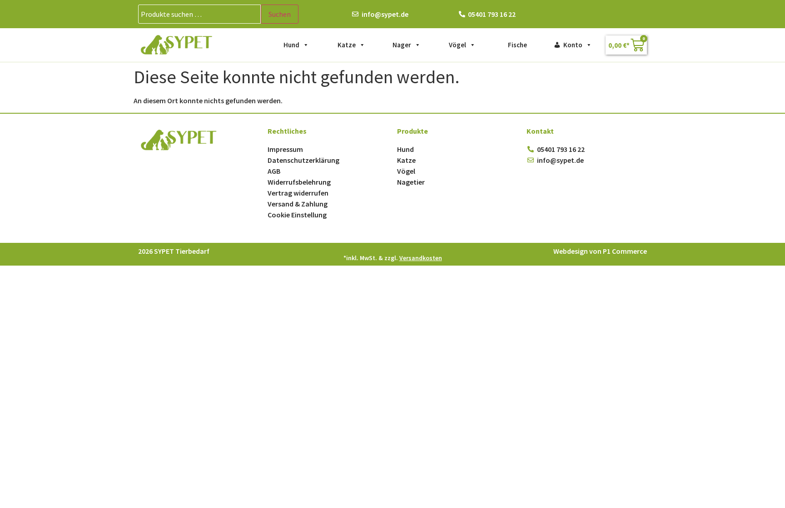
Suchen (279, 14)
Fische (517, 44)
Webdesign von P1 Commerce (600, 251)
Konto (572, 44)
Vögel (457, 44)
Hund (291, 44)
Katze (347, 44)
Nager (401, 44)
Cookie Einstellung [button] (297, 214)
